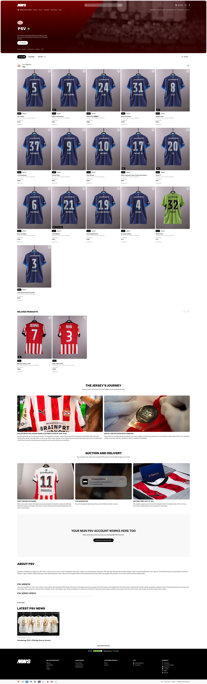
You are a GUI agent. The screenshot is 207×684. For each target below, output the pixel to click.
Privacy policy (167, 681)
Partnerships (49, 665)
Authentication (79, 667)
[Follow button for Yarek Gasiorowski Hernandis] (49, 247)
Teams (60, 9)
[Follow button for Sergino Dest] (188, 71)
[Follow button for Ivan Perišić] (49, 71)
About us (48, 663)
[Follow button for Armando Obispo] (153, 188)
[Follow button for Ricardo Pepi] (84, 129)
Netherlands (30, 49)
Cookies (173, 681)
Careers (48, 668)
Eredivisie (37, 49)
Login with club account (103, 540)
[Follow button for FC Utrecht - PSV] (188, 65)
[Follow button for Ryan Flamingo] (49, 188)
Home (18, 49)
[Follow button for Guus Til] (188, 129)
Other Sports (54, 9)
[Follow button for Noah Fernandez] (153, 71)
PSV (43, 49)
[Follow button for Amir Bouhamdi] (49, 129)
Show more (21, 602)
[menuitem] (179, 5)
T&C (162, 681)
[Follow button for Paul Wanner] (118, 129)
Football (24, 49)
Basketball (46, 9)
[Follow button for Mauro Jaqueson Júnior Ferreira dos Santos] (153, 129)
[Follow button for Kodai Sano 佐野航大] (118, 71)
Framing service (79, 665)
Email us (106, 665)
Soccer (40, 9)
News (47, 667)
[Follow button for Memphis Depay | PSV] (50, 317)
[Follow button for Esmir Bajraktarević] (118, 188)
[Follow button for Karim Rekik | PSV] (85, 317)
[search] (103, 5)
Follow (23, 43)
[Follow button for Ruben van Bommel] (84, 71)
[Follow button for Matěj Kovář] (188, 188)
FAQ (105, 663)
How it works (78, 663)
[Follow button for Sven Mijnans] (84, 188)
